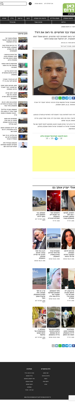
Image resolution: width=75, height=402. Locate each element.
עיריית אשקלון (29, 375)
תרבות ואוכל (38, 22)
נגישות (45, 378)
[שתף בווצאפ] (60, 98)
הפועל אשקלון (29, 384)
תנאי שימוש (45, 373)
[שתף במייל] (56, 98)
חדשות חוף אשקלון (40, 18)
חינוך (28, 18)
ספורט (4, 18)
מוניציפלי (12, 22)
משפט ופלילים (54, 18)
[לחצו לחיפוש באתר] (2, 3)
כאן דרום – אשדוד (29, 389)
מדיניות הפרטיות (45, 375)
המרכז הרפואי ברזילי (29, 373)
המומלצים (29, 387)
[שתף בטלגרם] (66, 98)
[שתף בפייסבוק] (30, 3)
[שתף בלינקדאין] (63, 98)
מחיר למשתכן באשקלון (29, 378)
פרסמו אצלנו (38, 3)
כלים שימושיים (45, 369)
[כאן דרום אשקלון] (66, 7)
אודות (45, 384)
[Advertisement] (40, 158)
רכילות (63, 22)
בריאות (20, 18)
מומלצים (29, 369)
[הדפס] (53, 98)
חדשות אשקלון (68, 18)
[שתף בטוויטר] (70, 98)
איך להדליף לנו (48, 3)
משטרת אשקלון (29, 381)
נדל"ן (12, 18)
